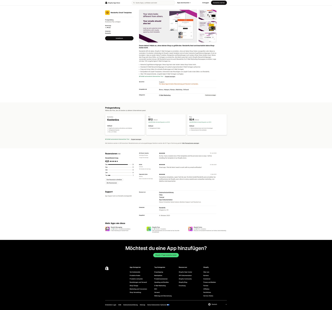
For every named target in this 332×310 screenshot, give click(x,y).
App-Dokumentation (165, 200)
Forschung (182, 285)
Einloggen (205, 3)
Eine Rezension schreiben (114, 179)
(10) (109, 27)
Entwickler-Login (110, 305)
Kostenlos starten (219, 3)
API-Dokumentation (185, 275)
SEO (155, 289)
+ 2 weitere (207, 37)
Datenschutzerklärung (166, 192)
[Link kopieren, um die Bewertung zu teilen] (149, 153)
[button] (124, 229)
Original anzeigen (170, 76)
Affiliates (206, 289)
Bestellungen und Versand (138, 282)
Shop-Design (134, 285)
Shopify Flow (156, 227)
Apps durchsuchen (183, 3)
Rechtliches (207, 292)
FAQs (161, 195)
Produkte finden (135, 275)
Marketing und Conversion (138, 289)
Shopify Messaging (116, 227)
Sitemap (142, 305)
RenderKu (108, 33)
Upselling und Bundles (161, 282)
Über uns (206, 272)
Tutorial (161, 197)
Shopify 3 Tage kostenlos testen (166, 255)
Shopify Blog (183, 282)
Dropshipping (158, 272)
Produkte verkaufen (136, 279)
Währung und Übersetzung (163, 296)
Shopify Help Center (185, 272)
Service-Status (208, 296)
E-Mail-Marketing (164, 95)
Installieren (119, 38)
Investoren (206, 279)
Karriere (206, 275)
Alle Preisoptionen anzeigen (190, 143)
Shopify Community (185, 279)
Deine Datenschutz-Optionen (156, 305)
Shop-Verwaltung (135, 292)
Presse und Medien (209, 282)
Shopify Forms (198, 227)
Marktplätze (158, 275)
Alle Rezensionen (112, 183)
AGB (119, 305)
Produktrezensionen (161, 279)
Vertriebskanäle (135, 272)
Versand (157, 292)
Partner (205, 285)
